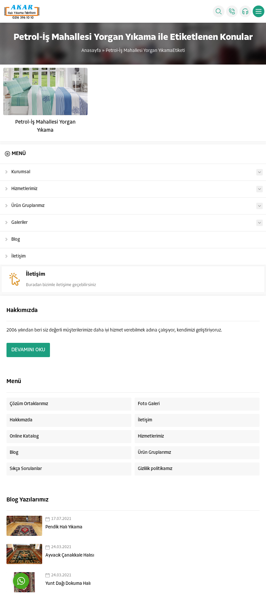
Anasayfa (91, 50)
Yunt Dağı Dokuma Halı (68, 583)
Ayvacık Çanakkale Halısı (69, 555)
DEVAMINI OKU (28, 350)
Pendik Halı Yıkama (63, 527)
